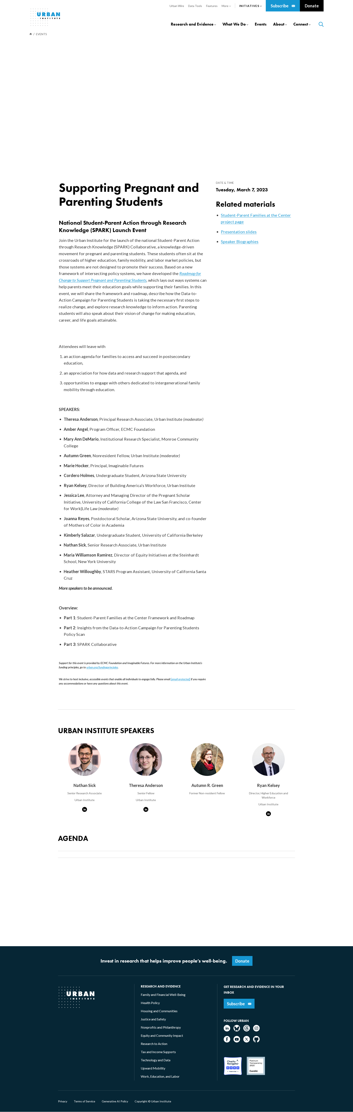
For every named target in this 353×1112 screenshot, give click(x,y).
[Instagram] (256, 1030)
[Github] (256, 1041)
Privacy (62, 1101)
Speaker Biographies (239, 241)
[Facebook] (227, 1041)
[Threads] (246, 1030)
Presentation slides (239, 231)
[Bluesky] (236, 1030)
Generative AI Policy (115, 1101)
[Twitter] (246, 1041)
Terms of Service (84, 1101)
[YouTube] (236, 1041)
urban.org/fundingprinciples (102, 667)
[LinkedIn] (227, 1030)
